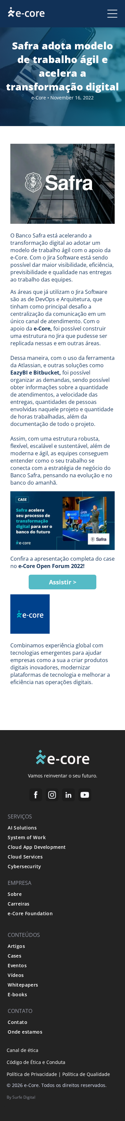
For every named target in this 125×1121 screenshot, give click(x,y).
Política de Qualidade (86, 1074)
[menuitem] (62, 827)
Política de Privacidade (32, 1074)
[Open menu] (112, 14)
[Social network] (36, 796)
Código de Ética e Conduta (36, 1062)
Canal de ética (22, 1050)
